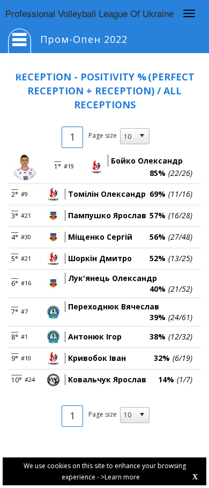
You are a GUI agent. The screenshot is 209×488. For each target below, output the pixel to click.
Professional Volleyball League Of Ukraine (89, 14)
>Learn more (120, 477)
